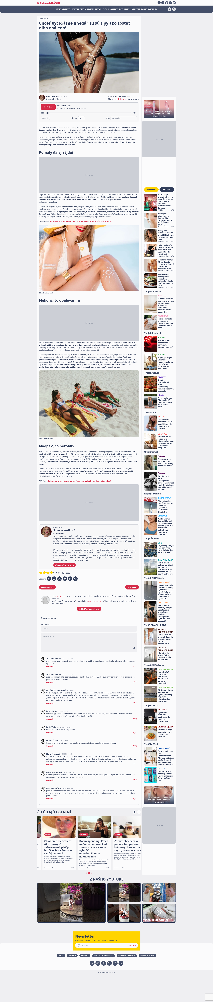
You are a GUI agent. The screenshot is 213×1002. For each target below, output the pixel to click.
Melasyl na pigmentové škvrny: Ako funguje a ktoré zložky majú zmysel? (165, 219)
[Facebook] (159, 2)
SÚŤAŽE (151, 9)
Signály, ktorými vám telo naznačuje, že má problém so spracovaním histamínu (165, 363)
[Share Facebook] (49, 578)
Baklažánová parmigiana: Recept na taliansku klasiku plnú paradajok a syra (166, 280)
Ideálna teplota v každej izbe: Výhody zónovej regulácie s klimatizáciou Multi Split (165, 695)
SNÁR (121, 9)
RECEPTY (90, 9)
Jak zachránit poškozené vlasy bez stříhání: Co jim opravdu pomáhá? (165, 423)
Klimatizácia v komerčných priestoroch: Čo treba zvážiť (164, 656)
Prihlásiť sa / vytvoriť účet (89, 609)
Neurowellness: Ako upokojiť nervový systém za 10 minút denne (165, 402)
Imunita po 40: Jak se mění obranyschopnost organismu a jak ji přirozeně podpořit (166, 442)
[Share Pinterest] (65, 578)
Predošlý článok (47, 587)
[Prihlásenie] (169, 9)
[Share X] (59, 578)
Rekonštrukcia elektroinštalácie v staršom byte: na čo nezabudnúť (165, 639)
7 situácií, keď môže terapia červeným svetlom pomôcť (165, 343)
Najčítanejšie (151, 190)
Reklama (85, 956)
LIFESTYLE (75, 9)
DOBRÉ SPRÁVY (164, 498)
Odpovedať (50, 666)
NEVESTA (162, 296)
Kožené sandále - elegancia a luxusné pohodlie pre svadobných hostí (165, 323)
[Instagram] (166, 2)
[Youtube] (162, 2)
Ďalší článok (132, 587)
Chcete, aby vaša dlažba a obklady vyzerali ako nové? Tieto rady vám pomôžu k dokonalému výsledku (165, 592)
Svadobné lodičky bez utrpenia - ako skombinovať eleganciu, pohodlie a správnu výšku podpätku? (166, 305)
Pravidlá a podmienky (103, 956)
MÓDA (126, 9)
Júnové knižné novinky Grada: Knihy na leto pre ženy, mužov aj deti (165, 775)
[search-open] (174, 9)
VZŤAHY (83, 9)
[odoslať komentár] (134, 648)
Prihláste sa (56, 596)
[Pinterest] (170, 2)
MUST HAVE (163, 316)
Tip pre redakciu (147, 956)
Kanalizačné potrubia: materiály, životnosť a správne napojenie (163, 677)
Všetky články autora (64, 565)
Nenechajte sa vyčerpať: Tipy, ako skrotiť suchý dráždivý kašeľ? (165, 462)
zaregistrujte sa (94, 601)
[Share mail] (75, 578)
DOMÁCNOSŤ (164, 582)
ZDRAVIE (98, 9)
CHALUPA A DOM (165, 669)
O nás (60, 956)
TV (156, 9)
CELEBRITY (66, 9)
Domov (41, 18)
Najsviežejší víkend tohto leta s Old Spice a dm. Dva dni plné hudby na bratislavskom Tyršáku (165, 201)
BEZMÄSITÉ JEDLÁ (165, 727)
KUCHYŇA (162, 710)
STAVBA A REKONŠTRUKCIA (165, 630)
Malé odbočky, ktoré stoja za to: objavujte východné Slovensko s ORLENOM (165, 506)
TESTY (105, 9)
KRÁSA (58, 9)
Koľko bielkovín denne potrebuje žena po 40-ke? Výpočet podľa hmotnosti (165, 249)
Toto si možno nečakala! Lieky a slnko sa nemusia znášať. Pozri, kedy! (81, 221)
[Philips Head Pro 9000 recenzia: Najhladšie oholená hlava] (159, 892)
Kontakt (72, 956)
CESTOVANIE (135, 9)
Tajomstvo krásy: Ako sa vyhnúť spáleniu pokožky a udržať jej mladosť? (79, 481)
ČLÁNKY (161, 456)
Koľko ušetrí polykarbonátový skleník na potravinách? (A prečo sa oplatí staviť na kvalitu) (165, 568)
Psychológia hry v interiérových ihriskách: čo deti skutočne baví (166, 549)
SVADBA (144, 9)
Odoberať (132, 945)
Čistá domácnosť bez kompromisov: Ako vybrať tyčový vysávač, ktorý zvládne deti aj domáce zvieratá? (166, 758)
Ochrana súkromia (126, 956)
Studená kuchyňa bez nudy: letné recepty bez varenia (166, 733)
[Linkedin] (174, 2)
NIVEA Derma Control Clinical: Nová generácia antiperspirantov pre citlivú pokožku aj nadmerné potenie (165, 526)
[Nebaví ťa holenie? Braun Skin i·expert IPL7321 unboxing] (124, 913)
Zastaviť (45, 118)
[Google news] (115, 963)
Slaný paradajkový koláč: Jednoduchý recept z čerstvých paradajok (166, 385)
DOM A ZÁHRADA (165, 560)
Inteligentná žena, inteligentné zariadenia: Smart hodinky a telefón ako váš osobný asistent (166, 483)
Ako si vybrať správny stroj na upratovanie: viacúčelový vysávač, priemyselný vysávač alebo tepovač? (165, 613)
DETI (160, 543)
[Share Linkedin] (70, 578)
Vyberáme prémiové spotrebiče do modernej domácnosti (164, 716)
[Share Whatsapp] (54, 578)
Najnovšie (167, 190)
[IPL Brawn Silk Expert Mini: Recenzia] (159, 913)
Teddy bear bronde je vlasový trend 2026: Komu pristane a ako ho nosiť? (166, 235)
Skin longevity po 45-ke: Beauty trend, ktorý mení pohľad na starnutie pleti (166, 264)
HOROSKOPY (113, 9)
